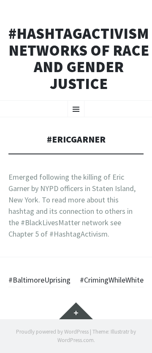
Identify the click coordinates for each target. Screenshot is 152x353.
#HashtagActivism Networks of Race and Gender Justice (78, 58)
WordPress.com (75, 340)
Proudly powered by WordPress (52, 331)
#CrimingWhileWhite (112, 280)
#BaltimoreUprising (39, 280)
